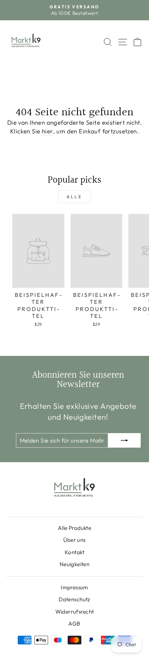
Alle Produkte (74, 527)
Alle (74, 196)
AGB (74, 623)
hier (47, 131)
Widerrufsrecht (74, 611)
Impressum (74, 587)
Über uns (74, 539)
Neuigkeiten (75, 564)
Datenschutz (74, 599)
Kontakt (74, 552)
